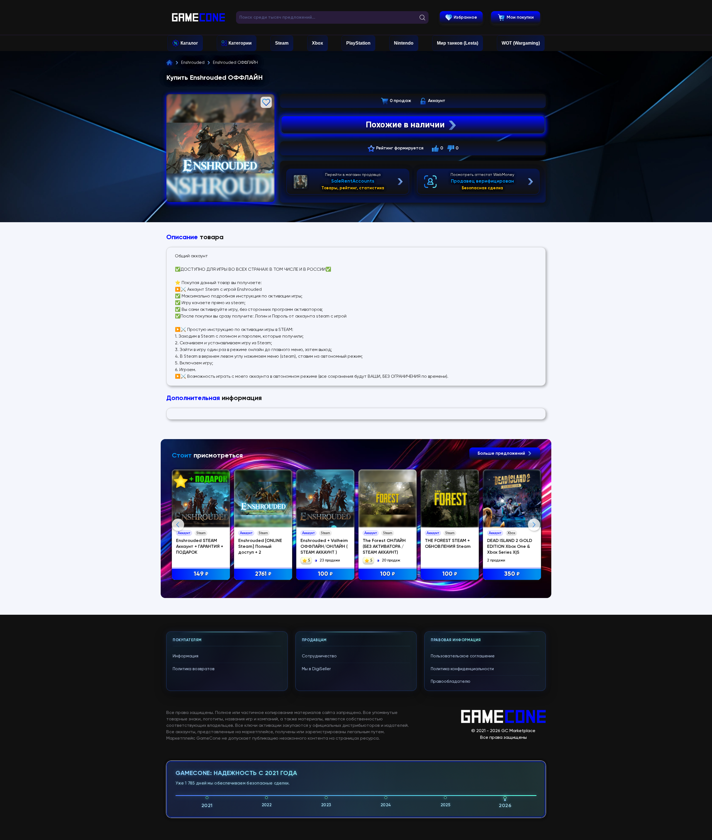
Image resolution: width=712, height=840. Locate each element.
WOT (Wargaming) (521, 43)
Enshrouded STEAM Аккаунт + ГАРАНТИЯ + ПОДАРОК (199, 547)
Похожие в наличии (405, 124)
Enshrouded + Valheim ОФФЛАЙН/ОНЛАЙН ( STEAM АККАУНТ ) (324, 547)
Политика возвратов (194, 669)
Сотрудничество (319, 656)
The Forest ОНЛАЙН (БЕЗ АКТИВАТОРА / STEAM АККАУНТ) (384, 547)
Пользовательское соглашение (463, 656)
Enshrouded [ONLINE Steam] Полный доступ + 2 (260, 547)
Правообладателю (450, 681)
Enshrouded (193, 62)
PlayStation (358, 43)
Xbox (317, 43)
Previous (178, 525)
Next (534, 525)
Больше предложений (502, 453)
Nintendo (403, 43)
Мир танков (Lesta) (457, 43)
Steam (281, 43)
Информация (185, 656)
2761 (263, 574)
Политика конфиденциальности (462, 669)
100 (325, 574)
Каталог (189, 43)
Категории (240, 43)
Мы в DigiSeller (316, 669)
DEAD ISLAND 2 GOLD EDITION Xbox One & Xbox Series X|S (509, 547)
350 (512, 574)
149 (201, 574)
